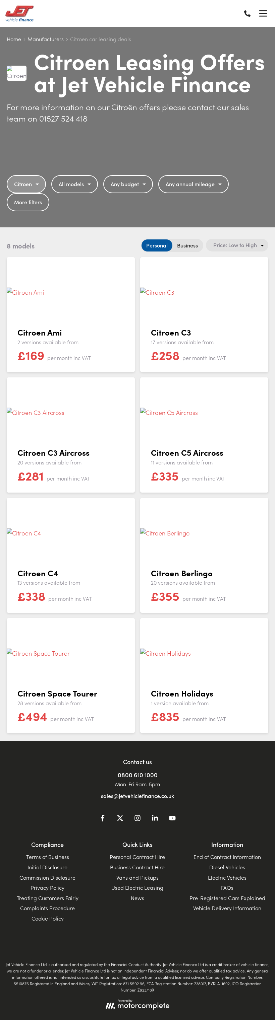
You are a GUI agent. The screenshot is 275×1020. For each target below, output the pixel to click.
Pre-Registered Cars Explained (227, 897)
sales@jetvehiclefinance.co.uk (137, 795)
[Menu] (263, 13)
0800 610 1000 (138, 775)
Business (187, 245)
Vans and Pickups (137, 877)
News (137, 897)
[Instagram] (137, 819)
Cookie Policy (48, 918)
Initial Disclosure (47, 867)
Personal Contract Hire (137, 856)
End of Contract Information (227, 856)
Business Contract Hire (137, 867)
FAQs (227, 887)
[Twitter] (120, 819)
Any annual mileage (190, 184)
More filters (28, 202)
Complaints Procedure (47, 908)
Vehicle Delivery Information (227, 908)
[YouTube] (172, 819)
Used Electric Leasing (137, 887)
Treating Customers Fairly (47, 897)
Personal (157, 245)
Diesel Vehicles (227, 867)
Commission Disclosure (47, 877)
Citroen (23, 184)
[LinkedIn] (155, 819)
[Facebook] (102, 819)
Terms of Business (47, 856)
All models (71, 184)
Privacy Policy (47, 887)
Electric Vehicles (227, 877)
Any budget (125, 184)
